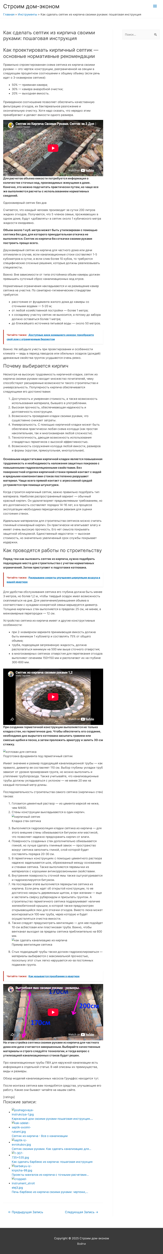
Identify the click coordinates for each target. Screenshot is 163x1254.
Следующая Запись (81, 1212)
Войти (81, 1243)
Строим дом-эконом (31, 6)
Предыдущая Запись (25, 1212)
